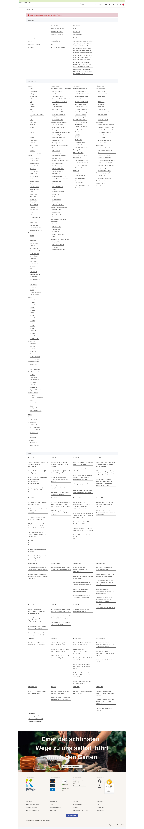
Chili (31, 101)
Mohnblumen (33, 266)
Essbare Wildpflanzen (58, 135)
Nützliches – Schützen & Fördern (60, 161)
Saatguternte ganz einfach (105, 168)
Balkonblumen (56, 181)
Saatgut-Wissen (100, 145)
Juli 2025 (53, 605)
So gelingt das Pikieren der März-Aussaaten (37, 550)
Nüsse (31, 354)
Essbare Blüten (56, 242)
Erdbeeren (33, 344)
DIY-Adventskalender (81, 178)
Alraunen (32, 374)
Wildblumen (33, 287)
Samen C (32, 305)
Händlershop (31, 38)
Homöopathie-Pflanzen (58, 114)
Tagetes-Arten (34, 223)
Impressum (76, 25)
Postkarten (78, 173)
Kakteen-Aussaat (102, 143)
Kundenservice (32, 422)
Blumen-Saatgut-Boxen (81, 101)
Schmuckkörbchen (35, 279)
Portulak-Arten (34, 210)
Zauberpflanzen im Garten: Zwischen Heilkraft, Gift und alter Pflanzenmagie (37, 534)
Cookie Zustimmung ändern (58, 47)
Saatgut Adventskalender (80, 89)
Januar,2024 (99, 686)
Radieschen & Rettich (36, 130)
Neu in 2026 (55, 224)
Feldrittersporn (34, 243)
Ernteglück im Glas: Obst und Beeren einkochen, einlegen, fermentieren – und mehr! (104, 600)
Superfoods (55, 232)
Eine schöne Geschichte (104, 178)
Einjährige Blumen (57, 186)
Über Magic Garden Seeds (103, 173)
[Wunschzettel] (110, 4)
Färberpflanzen (56, 227)
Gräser (54, 189)
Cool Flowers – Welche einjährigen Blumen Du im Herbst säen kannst (60, 610)
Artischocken (33, 91)
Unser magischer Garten (35, 716)
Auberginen (33, 94)
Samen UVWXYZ (34, 338)
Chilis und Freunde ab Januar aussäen (104, 661)
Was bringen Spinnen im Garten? (106, 607)
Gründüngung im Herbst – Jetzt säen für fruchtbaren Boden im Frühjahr (104, 583)
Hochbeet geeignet (57, 140)
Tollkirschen (33, 385)
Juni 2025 (76, 605)
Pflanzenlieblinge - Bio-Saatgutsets (81, 123)
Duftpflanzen (56, 197)
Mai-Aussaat (101, 101)
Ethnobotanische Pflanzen (35, 372)
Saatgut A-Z (31, 297)
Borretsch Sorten (34, 166)
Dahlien (32, 235)
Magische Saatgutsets (81, 127)
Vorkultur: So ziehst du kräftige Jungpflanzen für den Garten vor (37, 644)
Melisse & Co (33, 197)
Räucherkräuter (56, 153)
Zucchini (32, 148)
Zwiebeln (32, 150)
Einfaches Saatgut (57, 91)
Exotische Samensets (35, 411)
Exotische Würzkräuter (58, 250)
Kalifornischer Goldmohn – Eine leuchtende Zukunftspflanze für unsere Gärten (82, 675)
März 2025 (54, 638)
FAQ (29, 417)
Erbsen (32, 104)
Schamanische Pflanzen (59, 156)
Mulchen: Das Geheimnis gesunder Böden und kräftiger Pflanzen (60, 657)
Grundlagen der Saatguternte (106, 165)
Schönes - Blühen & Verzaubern (59, 179)
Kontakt (53, 38)
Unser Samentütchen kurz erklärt (105, 151)
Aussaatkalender (100, 89)
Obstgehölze (33, 364)
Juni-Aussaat (101, 104)
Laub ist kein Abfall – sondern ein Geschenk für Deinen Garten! (105, 575)
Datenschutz (76, 32)
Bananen (32, 395)
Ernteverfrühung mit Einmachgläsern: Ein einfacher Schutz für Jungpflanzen (81, 504)
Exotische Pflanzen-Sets (81, 147)
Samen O (32, 326)
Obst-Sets (77, 137)
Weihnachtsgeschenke (81, 160)
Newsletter (31, 47)
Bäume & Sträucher (33, 362)
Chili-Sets (77, 134)
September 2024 (32, 686)
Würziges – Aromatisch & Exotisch (60, 239)
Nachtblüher (55, 194)
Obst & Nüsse (31, 341)
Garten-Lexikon (100, 183)
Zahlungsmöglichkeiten (57, 28)
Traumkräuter (56, 148)
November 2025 (55, 563)
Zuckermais (33, 122)
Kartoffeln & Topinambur (37, 114)
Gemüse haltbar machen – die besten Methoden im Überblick (36, 634)
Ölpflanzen (55, 237)
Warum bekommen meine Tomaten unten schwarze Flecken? (61, 487)
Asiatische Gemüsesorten (59, 127)
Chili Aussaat (101, 138)
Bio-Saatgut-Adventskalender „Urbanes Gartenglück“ (81, 590)
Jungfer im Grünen (35, 248)
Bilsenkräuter (33, 377)
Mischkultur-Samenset (58, 138)
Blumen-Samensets (35, 292)
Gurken (32, 109)
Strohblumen (33, 284)
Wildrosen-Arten (34, 367)
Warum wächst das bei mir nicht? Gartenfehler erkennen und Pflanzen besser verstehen (82, 477)
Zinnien (32, 289)
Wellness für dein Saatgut (105, 163)
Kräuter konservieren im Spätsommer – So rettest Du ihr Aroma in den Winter (36, 611)
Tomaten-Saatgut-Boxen (82, 117)
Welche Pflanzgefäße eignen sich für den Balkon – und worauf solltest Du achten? (61, 513)
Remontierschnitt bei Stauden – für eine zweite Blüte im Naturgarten (60, 617)
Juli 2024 (53, 686)
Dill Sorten (33, 168)
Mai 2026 (98, 458)
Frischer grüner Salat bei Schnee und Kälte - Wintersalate (60, 692)
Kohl (31, 117)
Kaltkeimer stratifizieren (104, 132)
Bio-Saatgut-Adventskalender (83, 94)
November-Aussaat (103, 117)
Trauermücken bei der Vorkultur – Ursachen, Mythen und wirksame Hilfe (82, 537)
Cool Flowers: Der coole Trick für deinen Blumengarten (37, 692)
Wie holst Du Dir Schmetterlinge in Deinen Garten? (82, 692)
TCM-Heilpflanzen (57, 107)
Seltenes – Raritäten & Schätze (59, 207)
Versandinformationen (57, 32)
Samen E (32, 310)
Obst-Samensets (34, 359)
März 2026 (54, 497)
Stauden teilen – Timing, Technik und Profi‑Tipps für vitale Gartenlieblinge (37, 558)
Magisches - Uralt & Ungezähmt (59, 145)
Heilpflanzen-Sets (80, 142)
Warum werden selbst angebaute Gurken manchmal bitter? (60, 493)
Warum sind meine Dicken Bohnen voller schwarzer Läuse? (83, 463)
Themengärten (56, 202)
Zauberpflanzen (56, 158)
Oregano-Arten (34, 204)
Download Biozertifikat (79, 786)
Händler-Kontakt (34, 445)
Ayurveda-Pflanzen (57, 109)
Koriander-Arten (34, 189)
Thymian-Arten (34, 225)
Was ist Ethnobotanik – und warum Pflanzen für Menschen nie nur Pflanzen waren (38, 543)
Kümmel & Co (33, 194)
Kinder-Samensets (78, 152)
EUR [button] (100, 5)
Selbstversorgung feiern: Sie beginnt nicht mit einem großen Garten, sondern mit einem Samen (106, 473)
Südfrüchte (33, 351)
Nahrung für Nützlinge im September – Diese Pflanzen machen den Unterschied (36, 620)
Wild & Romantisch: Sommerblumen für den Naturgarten (80, 651)
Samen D (32, 308)
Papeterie (76, 170)
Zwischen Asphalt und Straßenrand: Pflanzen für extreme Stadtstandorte (38, 464)
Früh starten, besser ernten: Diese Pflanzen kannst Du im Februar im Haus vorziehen (105, 513)
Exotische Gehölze (35, 369)
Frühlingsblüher (56, 199)
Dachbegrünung (57, 166)
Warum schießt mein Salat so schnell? (81, 470)
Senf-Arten (33, 220)
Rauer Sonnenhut (35, 274)
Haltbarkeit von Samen (104, 155)
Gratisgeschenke (55, 41)
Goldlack (32, 246)
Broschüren (78, 188)
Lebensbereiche (34, 295)
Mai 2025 (98, 605)
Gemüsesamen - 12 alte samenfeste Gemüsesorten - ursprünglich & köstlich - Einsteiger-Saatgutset (83, 43)
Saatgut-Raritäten (57, 210)
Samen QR (33, 331)
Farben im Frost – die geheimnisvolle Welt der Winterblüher (80, 570)
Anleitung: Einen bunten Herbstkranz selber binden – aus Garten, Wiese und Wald (105, 591)
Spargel (32, 138)
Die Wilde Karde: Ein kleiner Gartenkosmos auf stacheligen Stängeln (59, 479)
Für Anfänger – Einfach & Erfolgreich (61, 89)
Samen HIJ (33, 315)
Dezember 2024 (100, 638)
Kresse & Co (33, 192)
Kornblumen (33, 261)
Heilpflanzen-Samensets (36, 230)
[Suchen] (95, 4)
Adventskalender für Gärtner (83, 91)
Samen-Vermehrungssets (80, 155)
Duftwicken (33, 241)
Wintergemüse (56, 143)
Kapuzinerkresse (34, 253)
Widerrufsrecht (77, 35)
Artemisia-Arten (34, 161)
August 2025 (31, 605)
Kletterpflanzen (34, 256)
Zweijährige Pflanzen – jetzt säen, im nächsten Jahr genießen (61, 472)
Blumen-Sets (78, 145)
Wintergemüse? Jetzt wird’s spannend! (80, 485)
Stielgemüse (33, 140)
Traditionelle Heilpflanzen (59, 101)
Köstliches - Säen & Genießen (59, 122)
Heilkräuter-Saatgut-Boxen (82, 109)
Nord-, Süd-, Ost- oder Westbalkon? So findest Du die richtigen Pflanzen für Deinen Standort (83, 515)
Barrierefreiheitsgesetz (57, 35)
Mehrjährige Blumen (58, 192)
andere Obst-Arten (35, 356)
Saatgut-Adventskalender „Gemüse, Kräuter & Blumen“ (83, 577)
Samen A (32, 300)
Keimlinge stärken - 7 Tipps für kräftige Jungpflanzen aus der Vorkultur (104, 504)
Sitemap (53, 44)
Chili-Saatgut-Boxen (80, 104)
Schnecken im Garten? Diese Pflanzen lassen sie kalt (81, 610)
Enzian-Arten (33, 174)
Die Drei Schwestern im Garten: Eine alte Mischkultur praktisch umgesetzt (38, 511)
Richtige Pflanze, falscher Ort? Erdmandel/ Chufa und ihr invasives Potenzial (38, 490)
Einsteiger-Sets (77, 150)
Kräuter (30, 156)
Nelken (32, 269)
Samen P (32, 328)
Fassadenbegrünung (58, 168)
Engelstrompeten (34, 380)
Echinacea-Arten (34, 171)
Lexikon (30, 41)
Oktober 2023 (32, 713)
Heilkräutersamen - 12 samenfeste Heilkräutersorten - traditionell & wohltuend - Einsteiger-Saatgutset (82, 57)
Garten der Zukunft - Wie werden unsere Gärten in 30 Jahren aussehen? (105, 702)
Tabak (31, 405)
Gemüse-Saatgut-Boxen (81, 107)
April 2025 (31, 638)
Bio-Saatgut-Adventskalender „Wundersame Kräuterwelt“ (81, 597)
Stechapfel (33, 382)
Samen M (32, 320)
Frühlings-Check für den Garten (82, 509)
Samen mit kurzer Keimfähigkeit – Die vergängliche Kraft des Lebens (37, 569)
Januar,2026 (99, 497)
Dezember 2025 (32, 563)
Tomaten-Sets (79, 132)
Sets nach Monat (79, 168)
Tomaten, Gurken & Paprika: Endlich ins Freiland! (83, 659)
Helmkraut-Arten (34, 181)
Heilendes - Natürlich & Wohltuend (60, 99)
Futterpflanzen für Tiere (59, 176)
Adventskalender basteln (82, 96)
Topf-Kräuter (55, 94)
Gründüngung (56, 174)
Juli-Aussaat (101, 107)
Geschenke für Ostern (81, 165)
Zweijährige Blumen (58, 204)
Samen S (32, 333)
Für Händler (31, 440)
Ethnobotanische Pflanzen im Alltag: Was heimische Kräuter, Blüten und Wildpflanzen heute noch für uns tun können (104, 482)
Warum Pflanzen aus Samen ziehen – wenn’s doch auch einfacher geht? (61, 569)
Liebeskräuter (56, 150)
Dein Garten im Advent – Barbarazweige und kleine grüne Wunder (105, 653)
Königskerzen (33, 259)
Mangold (32, 125)
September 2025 (100, 563)
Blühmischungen (57, 184)
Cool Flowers (56, 229)
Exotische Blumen (57, 212)
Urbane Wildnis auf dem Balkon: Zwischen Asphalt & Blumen (82, 523)
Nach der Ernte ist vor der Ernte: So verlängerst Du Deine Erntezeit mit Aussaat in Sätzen (105, 464)
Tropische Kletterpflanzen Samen (59, 216)
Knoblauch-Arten (34, 186)
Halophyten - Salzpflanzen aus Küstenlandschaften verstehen (36, 518)
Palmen (32, 400)
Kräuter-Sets (78, 139)
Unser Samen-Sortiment (35, 721)
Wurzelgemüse (34, 145)
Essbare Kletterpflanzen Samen (61, 132)
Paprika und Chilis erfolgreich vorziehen (104, 709)
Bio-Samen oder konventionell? (106, 160)
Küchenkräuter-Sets (35, 228)
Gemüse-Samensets (35, 153)
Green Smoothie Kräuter (59, 234)
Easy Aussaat (76, 38)
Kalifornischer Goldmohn (37, 251)
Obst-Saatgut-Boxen (80, 114)
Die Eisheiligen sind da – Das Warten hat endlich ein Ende (38, 503)
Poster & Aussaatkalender (82, 185)
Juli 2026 (53, 458)
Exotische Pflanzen (33, 393)
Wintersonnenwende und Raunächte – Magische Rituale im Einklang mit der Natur (105, 645)
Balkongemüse (56, 130)
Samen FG (32, 313)
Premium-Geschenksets (79, 119)
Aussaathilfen (99, 122)
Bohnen (32, 99)
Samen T (32, 336)
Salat (31, 135)
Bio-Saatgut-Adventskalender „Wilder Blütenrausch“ (104, 569)
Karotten (32, 112)
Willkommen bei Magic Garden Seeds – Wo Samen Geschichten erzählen (105, 693)
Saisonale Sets (77, 158)
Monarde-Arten (34, 202)
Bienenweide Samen (58, 163)
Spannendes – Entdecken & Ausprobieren (58, 220)
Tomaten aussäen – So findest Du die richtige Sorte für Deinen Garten (83, 529)
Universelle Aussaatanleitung (106, 125)
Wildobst (32, 349)
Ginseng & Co (33, 179)
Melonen (32, 346)
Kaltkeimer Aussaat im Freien (106, 130)
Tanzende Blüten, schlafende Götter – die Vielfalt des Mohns (61, 623)
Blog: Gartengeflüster (34, 44)
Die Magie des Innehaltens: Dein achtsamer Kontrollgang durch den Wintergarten (38, 576)
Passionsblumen (34, 403)
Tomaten (32, 143)
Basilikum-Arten (34, 163)
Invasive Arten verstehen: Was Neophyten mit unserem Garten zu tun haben (60, 464)
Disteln (32, 238)
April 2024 (76, 686)
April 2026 (31, 497)
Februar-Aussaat (102, 94)
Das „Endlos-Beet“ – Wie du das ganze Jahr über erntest (82, 644)
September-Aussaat (103, 112)
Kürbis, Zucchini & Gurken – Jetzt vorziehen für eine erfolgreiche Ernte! (82, 666)
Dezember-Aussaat (103, 119)
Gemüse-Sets (78, 129)
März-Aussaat (101, 96)
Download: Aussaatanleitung (106, 127)
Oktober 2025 (77, 563)
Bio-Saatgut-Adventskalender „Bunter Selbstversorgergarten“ (82, 584)
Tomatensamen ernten (104, 170)
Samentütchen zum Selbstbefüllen (80, 182)
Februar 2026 (77, 497)
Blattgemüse (33, 96)
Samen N (32, 323)
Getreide (32, 107)
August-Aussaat (102, 109)
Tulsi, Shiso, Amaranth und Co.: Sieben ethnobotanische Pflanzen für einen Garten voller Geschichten (38, 526)
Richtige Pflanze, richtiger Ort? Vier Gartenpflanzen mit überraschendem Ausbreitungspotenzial (37, 480)
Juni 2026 (76, 458)
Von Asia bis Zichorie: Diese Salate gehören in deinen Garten (60, 650)
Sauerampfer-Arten (35, 217)
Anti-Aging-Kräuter (57, 117)
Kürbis (31, 119)
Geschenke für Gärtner (79, 99)
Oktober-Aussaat (102, 114)
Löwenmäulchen (34, 264)
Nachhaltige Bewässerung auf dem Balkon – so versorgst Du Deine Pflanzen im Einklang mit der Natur (60, 504)
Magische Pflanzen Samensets (38, 390)
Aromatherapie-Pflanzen (59, 112)
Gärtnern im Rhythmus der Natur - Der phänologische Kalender (82, 682)
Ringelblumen (34, 277)
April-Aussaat (101, 99)
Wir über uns (54, 25)
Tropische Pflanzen (35, 408)
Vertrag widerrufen (72, 815)
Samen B (32, 302)
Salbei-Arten (33, 215)
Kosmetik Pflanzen (57, 119)
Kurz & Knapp (33, 419)
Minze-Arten (33, 199)
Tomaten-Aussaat (102, 135)
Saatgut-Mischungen (58, 96)
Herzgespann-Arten (35, 184)
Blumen (30, 233)
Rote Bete (32, 132)
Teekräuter (55, 104)
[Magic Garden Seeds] (25, 4)
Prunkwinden (33, 271)
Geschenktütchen (80, 176)
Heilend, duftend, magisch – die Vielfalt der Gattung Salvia (59, 644)
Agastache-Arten (34, 158)
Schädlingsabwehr (57, 171)
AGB (74, 28)
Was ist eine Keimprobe (104, 158)
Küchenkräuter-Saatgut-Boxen (83, 112)
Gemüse (30, 89)
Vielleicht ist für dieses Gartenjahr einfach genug (37, 472)
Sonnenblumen (34, 282)
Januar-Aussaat (102, 91)
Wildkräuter (55, 247)
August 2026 (31, 458)
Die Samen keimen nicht (104, 148)
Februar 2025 (77, 638)
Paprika (32, 127)
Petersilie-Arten (34, 207)
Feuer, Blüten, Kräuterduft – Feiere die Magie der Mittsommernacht (82, 491)
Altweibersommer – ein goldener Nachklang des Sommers (37, 627)
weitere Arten (33, 387)
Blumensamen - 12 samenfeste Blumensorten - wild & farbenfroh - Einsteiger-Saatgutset (83, 72)
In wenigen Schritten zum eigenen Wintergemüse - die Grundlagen (60, 699)
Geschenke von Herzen (81, 163)
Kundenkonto (34, 425)
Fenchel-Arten (34, 176)
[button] (106, 4)
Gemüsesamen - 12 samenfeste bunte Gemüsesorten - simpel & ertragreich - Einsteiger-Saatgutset (82, 50)
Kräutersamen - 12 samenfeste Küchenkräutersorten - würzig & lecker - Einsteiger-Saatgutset (82, 64)
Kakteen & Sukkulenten (36, 398)
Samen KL (32, 318)
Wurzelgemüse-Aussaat (104, 140)
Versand (48, 820)
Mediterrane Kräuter (58, 244)
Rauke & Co (33, 212)
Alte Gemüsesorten (57, 125)
